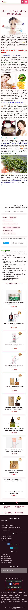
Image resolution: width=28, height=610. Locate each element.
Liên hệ (4, 523)
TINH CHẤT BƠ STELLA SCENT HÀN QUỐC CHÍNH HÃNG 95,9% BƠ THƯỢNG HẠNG (14, 429)
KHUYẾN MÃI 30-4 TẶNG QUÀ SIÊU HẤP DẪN (14, 274)
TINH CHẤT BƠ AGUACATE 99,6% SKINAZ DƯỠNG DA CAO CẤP (14, 387)
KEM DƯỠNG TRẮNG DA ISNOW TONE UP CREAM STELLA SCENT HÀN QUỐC (14, 450)
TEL (22, 2)
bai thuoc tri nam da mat (8, 230)
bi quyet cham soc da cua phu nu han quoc (11, 227)
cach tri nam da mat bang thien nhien (10, 223)
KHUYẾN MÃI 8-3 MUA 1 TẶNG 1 (11, 276)
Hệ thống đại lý (6, 530)
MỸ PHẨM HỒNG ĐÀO (17, 243)
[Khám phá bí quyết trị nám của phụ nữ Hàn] (14, 26)
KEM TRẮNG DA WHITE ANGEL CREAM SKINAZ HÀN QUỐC (14, 366)
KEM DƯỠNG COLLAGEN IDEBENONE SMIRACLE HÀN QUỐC (14, 471)
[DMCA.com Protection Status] (14, 548)
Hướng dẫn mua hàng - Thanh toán (11, 527)
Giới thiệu (4, 520)
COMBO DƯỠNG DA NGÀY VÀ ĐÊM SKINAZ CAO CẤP (14, 324)
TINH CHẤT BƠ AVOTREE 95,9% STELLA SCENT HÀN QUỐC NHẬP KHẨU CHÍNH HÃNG (14, 408)
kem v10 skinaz (13, 217)
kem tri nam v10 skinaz (7, 220)
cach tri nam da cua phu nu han (9, 233)
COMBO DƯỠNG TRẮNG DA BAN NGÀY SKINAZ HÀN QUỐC (14, 492)
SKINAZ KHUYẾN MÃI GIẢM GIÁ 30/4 (12, 268)
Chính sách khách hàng (8, 525)
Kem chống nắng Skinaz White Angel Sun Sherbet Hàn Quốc (14, 345)
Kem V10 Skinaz (6, 541)
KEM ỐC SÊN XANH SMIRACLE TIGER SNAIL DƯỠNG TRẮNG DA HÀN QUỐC (14, 303)
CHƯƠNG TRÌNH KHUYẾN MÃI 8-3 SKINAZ (14, 252)
